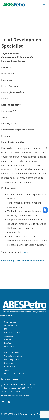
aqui (25, 252)
